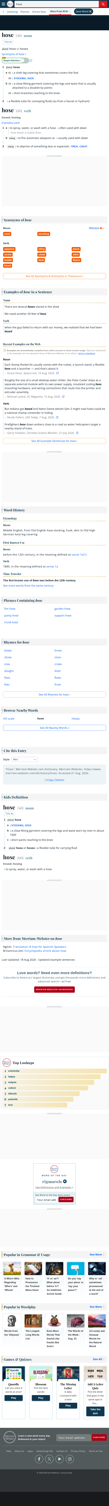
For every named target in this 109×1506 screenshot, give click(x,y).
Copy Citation (55, 780)
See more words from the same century (28, 585)
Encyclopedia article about (45, 951)
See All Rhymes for (54, 694)
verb (27, 111)
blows (8, 650)
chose (8, 657)
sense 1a (52, 566)
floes (7, 677)
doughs (9, 671)
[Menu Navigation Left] (3, 11)
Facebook (39, 1459)
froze (57, 684)
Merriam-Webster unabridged (54, 990)
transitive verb (11, 123)
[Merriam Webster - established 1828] (10, 4)
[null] (65, 1181)
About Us (19, 1450)
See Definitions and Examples (53, 1187)
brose (58, 650)
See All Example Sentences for (53, 441)
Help (9, 1450)
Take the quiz (95, 1411)
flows (57, 677)
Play (13, 1398)
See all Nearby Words (53, 728)
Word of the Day (54, 1175)
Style (6, 759)
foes (7, 684)
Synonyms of (13, 54)
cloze (57, 657)
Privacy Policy (78, 1450)
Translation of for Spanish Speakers (39, 947)
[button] (60, 11)
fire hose (9, 609)
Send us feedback (86, 353)
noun (28, 35)
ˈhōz (7, 42)
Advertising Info (45, 1450)
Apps (30, 1450)
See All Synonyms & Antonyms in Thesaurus (53, 276)
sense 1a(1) (79, 554)
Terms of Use (96, 1450)
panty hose (11, 615)
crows (58, 664)
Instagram (70, 1459)
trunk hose (11, 622)
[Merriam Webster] (54, 1169)
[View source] (57, 373)
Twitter (49, 1459)
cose (7, 664)
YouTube (59, 1459)
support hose (62, 615)
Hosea (76, 718)
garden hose (62, 609)
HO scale (8, 718)
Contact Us (62, 1450)
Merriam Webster (9, 1437)
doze (57, 671)
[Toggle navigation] (3, 4)
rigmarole (52, 1181)
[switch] (15, 60)
